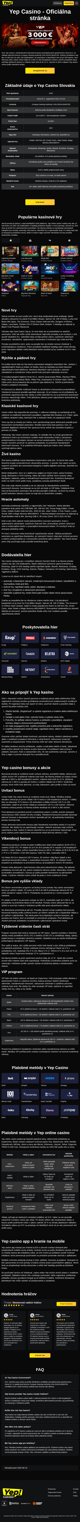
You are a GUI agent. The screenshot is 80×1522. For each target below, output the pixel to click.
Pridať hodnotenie (66, 1304)
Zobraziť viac (40, 1355)
